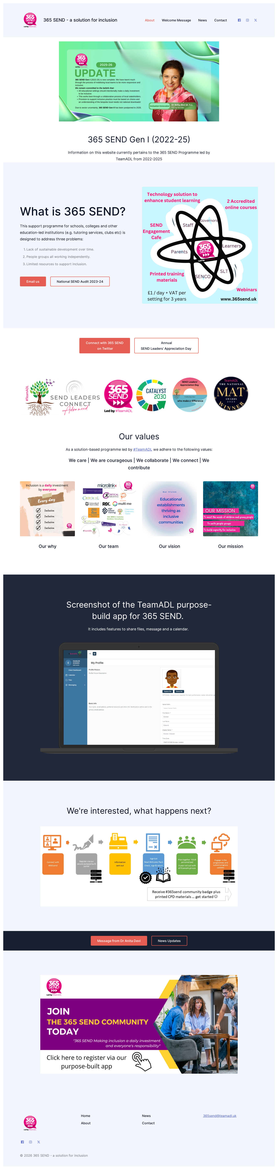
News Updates (169, 941)
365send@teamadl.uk (219, 1116)
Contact (148, 1123)
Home (85, 1116)
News (146, 1116)
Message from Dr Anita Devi (119, 941)
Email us (32, 281)
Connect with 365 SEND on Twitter (105, 346)
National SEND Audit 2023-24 (80, 281)
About (86, 1123)
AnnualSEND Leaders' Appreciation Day (166, 346)
